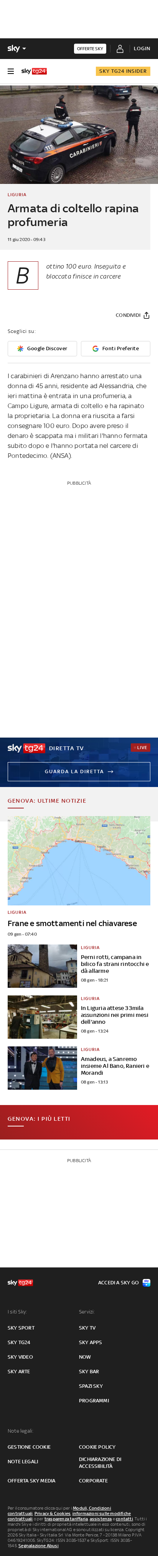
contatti (124, 1519)
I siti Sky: (17, 1312)
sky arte (19, 1371)
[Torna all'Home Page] (34, 71)
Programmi (94, 1401)
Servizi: (87, 1312)
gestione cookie (29, 1447)
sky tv (87, 1328)
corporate (93, 1481)
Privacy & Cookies (53, 1513)
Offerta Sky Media (31, 1481)
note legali (23, 1461)
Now (85, 1357)
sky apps (90, 1342)
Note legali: (20, 1431)
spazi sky (91, 1386)
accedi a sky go (118, 1282)
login (142, 48)
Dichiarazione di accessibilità (100, 1462)
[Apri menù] (11, 71)
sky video (20, 1357)
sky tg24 (19, 1342)
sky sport (21, 1328)
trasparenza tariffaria (66, 1519)
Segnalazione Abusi (38, 1545)
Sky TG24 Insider (123, 71)
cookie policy (97, 1447)
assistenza (101, 1519)
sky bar (89, 1371)
